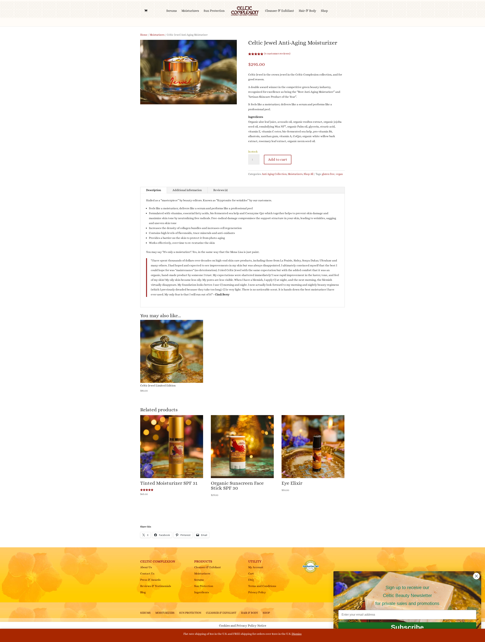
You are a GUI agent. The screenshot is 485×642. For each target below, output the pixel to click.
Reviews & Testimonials (155, 586)
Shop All (308, 173)
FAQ (250, 579)
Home (143, 34)
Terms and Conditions (262, 586)
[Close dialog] (476, 576)
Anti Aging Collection (274, 173)
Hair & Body (307, 11)
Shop (324, 11)
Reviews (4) (220, 190)
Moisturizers (190, 11)
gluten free (328, 173)
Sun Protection (214, 11)
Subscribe (407, 627)
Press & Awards (150, 579)
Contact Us (147, 573)
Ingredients (201, 592)
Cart (251, 573)
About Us (146, 567)
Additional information (187, 190)
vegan (339, 173)
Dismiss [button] (297, 634)
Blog (143, 592)
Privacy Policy (257, 592)
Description (153, 190)
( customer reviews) (277, 53)
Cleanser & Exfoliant (279, 11)
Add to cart (277, 159)
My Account (255, 567)
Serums (171, 11)
